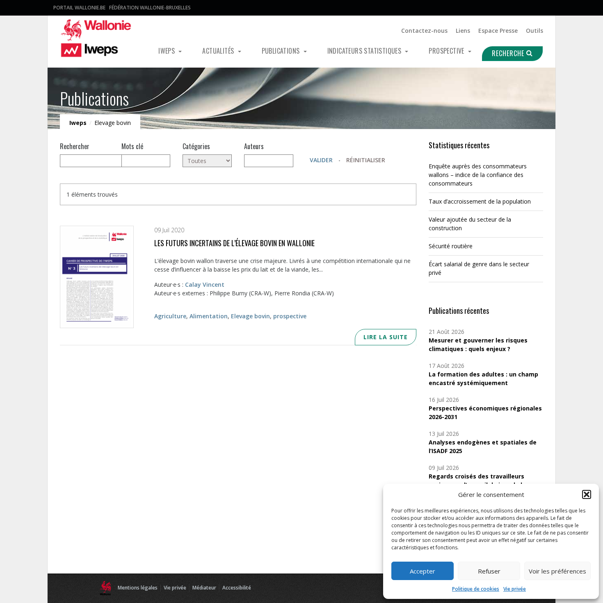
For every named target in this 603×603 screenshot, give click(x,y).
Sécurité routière (451, 246)
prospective (289, 316)
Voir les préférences (557, 571)
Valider (321, 160)
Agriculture (170, 316)
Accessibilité (236, 587)
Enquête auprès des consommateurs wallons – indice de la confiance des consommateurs (478, 174)
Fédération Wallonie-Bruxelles (150, 7)
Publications (282, 51)
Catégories (196, 146)
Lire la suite (385, 337)
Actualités (218, 51)
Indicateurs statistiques (365, 51)
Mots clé (132, 146)
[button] (586, 494)
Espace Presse (498, 30)
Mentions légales (138, 587)
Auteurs (254, 146)
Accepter (422, 571)
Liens (463, 30)
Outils (534, 30)
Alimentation (209, 316)
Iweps (167, 51)
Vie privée (514, 588)
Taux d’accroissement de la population (480, 201)
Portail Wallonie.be (79, 7)
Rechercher (74, 146)
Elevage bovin (250, 316)
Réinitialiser (365, 160)
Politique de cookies (475, 588)
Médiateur (204, 587)
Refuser (489, 571)
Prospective (447, 51)
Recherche (509, 53)
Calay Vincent (204, 284)
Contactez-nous (424, 30)
